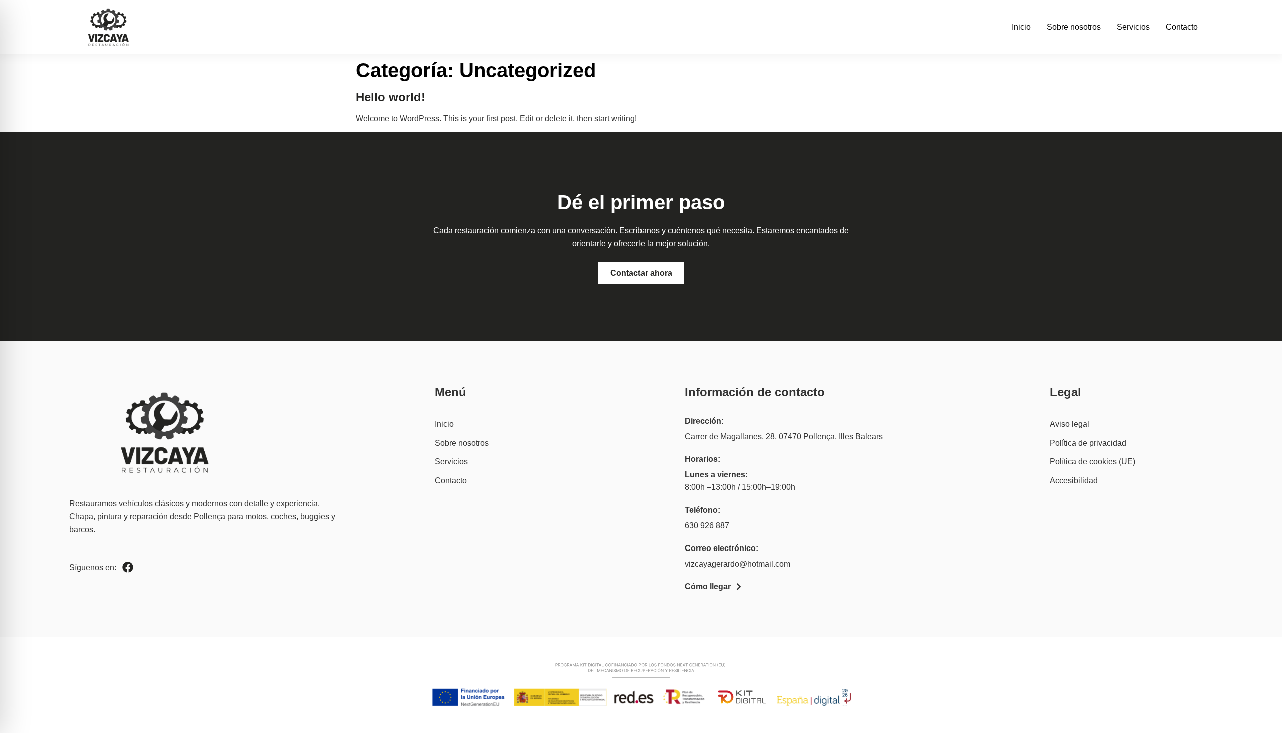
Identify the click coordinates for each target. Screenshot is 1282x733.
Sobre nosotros (1074, 27)
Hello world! (390, 97)
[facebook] (127, 567)
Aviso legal (1069, 424)
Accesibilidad (1074, 480)
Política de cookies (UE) (1092, 461)
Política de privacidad (1088, 443)
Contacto (1182, 27)
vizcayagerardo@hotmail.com (737, 564)
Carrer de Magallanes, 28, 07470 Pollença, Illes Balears (784, 436)
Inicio (1021, 27)
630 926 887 (707, 525)
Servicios (1133, 27)
